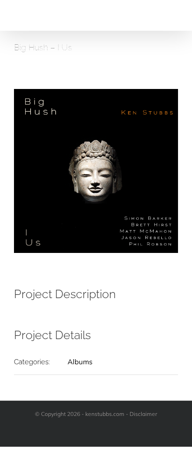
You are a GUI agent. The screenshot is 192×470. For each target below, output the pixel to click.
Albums (80, 361)
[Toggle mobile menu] (174, 16)
